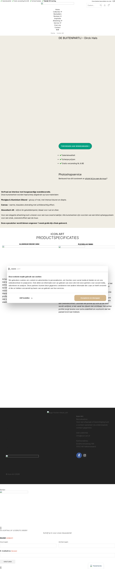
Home (57, 9)
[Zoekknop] (101, 5)
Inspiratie (57, 18)
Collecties (56, 12)
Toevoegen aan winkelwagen (74, 146)
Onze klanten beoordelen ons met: (102, 1)
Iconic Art (60, 33)
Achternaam (63, 542)
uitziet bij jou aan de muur (95, 178)
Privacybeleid (11, 424)
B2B (57, 30)
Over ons (57, 25)
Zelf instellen (25, 298)
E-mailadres (8, 551)
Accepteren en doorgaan (90, 298)
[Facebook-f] (79, 455)
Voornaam (4, 542)
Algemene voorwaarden (16, 428)
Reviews (57, 16)
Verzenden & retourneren (16, 420)
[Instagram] (84, 455)
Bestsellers (57, 14)
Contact (57, 27)
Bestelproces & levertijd (16, 417)
